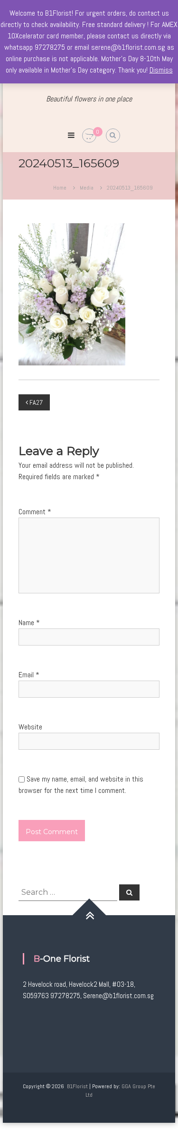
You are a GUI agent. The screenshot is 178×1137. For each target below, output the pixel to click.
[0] (89, 136)
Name (29, 623)
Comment (35, 512)
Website (30, 727)
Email (29, 675)
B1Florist (77, 1086)
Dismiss (161, 70)
